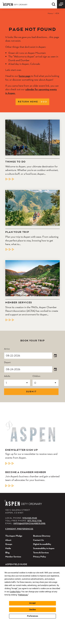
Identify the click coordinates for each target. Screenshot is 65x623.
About (8, 540)
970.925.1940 (30, 518)
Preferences (32, 616)
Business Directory (41, 535)
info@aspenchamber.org (29, 523)
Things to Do (15, 161)
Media (8, 548)
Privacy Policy (39, 556)
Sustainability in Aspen (43, 548)
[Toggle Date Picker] (55, 356)
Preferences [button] (23, 595)
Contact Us (38, 540)
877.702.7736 (35, 520)
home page (24, 76)
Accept (32, 603)
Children (36, 376)
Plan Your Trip (17, 232)
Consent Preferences (19, 529)
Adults (7, 376)
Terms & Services (41, 552)
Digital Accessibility (42, 544)
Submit (31, 391)
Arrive (7, 349)
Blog (7, 552)
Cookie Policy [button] (15, 592)
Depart (7, 362)
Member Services (18, 302)
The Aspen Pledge (13, 535)
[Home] (14, 4)
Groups (8, 544)
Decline (32, 610)
